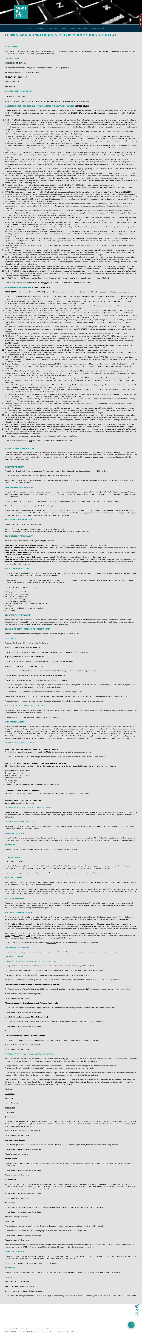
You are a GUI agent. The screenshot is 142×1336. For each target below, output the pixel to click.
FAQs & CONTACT (98, 28)
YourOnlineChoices (62, 933)
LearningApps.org (11, 1103)
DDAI (28, 936)
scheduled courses (32, 72)
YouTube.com (9, 1094)
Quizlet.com (9, 1098)
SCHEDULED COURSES (41, 287)
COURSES (41, 28)
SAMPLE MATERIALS (79, 28)
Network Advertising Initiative (86, 933)
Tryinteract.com (10, 1089)
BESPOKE (54, 28)
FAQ (45, 283)
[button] (131, 1325)
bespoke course (64, 68)
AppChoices (51, 943)
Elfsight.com (9, 1112)
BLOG (64, 28)
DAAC (16, 936)
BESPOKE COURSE (82, 106)
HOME (30, 28)
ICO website (54, 717)
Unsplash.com (10, 1107)
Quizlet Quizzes (10, 1117)
